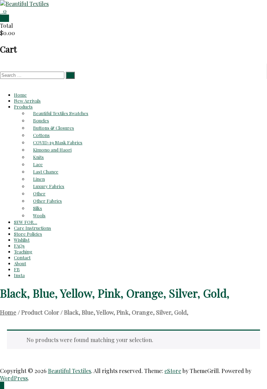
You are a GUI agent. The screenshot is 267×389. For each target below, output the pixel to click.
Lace (38, 164)
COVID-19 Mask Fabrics (57, 142)
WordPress (14, 378)
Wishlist (22, 240)
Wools (39, 215)
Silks (37, 208)
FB (17, 269)
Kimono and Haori (52, 150)
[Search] (70, 75)
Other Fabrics (47, 201)
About (20, 263)
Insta (19, 275)
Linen (39, 179)
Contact (22, 257)
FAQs (19, 246)
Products (23, 107)
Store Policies (28, 234)
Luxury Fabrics (48, 186)
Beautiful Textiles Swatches (60, 113)
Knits (38, 157)
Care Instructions (32, 228)
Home (20, 95)
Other (39, 193)
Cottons (41, 135)
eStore (172, 370)
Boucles (41, 120)
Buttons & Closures (53, 128)
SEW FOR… (25, 222)
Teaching (23, 251)
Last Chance (45, 172)
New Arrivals (27, 101)
